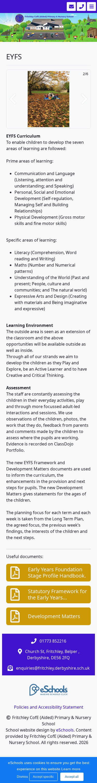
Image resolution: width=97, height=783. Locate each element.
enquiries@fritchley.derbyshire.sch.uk (53, 668)
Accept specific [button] (43, 777)
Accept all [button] (72, 777)
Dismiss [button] (22, 777)
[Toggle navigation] (91, 6)
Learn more (70, 769)
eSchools (65, 730)
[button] (12, 99)
